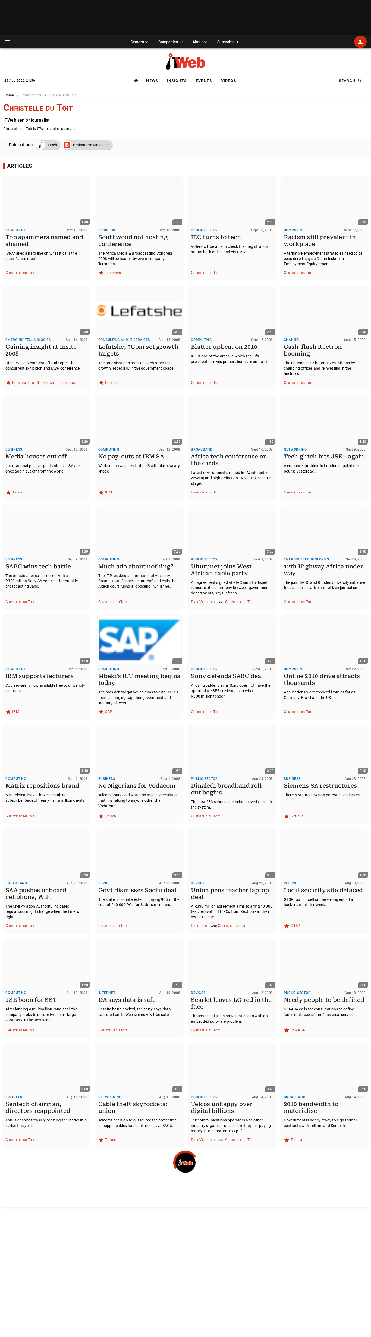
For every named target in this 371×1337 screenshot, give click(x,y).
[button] (7, 42)
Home (9, 95)
